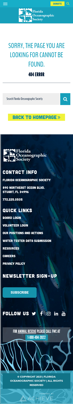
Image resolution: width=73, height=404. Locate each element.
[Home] (36, 15)
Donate (57, 3)
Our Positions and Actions (23, 233)
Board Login (12, 218)
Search (67, 3)
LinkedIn (55, 313)
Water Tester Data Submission (27, 241)
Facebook (40, 313)
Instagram (48, 313)
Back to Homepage (35, 117)
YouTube (63, 313)
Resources (11, 248)
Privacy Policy (14, 264)
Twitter (33, 313)
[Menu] (10, 3)
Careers (9, 256)
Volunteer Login (15, 225)
